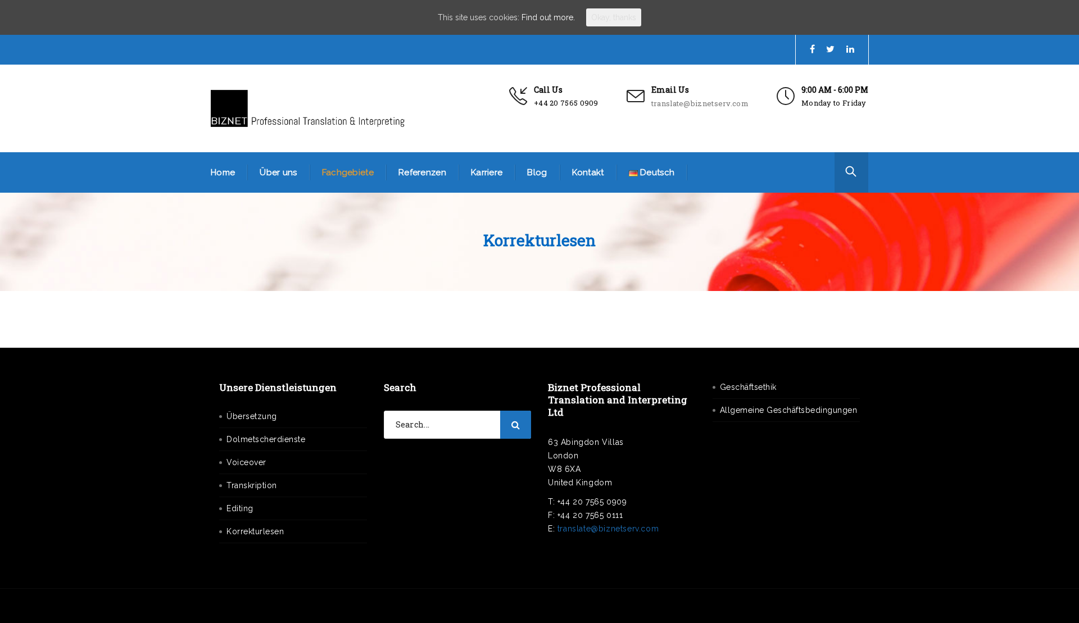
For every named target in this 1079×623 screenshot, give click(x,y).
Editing (239, 508)
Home (223, 172)
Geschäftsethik (748, 387)
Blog (537, 172)
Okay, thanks (613, 17)
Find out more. (548, 17)
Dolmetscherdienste (265, 439)
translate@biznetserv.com (700, 103)
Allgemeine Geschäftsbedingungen (789, 410)
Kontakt (588, 172)
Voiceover (246, 462)
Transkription (251, 485)
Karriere (486, 172)
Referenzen (422, 172)
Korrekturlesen (255, 531)
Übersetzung (251, 416)
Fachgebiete (348, 172)
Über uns (278, 172)
